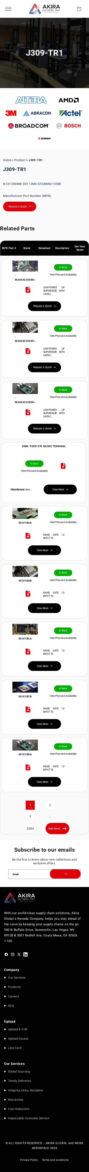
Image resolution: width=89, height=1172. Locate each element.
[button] (8, 8)
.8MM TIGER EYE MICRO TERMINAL (44, 446)
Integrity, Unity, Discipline (25, 1090)
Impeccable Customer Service (28, 1118)
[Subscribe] (65, 874)
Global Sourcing (19, 1071)
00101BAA (25, 522)
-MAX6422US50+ (25, 400)
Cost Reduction (18, 1109)
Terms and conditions (55, 1160)
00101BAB (25, 580)
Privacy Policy (29, 1160)
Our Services (16, 977)
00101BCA (25, 638)
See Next (54, 828)
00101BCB (25, 696)
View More (42, 550)
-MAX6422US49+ (25, 339)
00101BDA (25, 754)
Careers (13, 996)
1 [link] (30, 805)
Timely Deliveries (19, 1080)
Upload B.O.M (17, 1029)
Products (14, 987)
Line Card (14, 1048)
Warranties (15, 1099)
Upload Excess (18, 1038)
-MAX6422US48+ (25, 277)
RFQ (11, 1005)
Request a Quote (17, 206)
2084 (30, 828)
